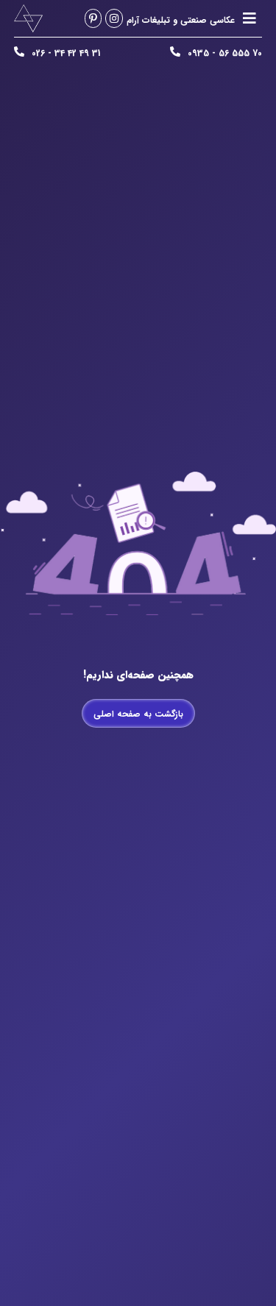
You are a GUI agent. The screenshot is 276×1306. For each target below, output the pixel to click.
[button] (249, 19)
